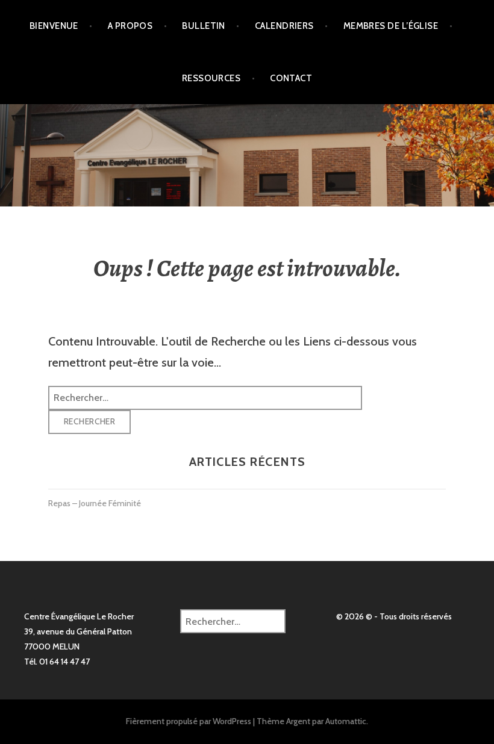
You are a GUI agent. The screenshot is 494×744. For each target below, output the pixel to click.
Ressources (211, 78)
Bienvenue (54, 25)
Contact (291, 78)
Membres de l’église (391, 25)
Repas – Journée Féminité (94, 503)
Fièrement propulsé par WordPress (188, 721)
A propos (130, 25)
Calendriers (284, 25)
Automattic (345, 721)
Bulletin (203, 25)
